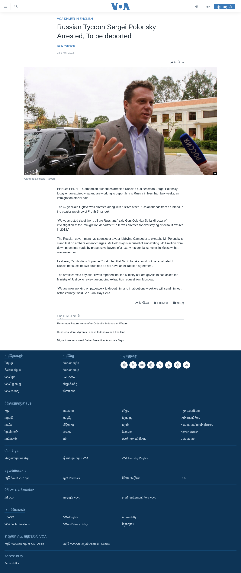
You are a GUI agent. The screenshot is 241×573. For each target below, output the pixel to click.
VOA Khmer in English (75, 18)
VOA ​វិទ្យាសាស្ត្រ (13, 384)
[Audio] (196, 6)
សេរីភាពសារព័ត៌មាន (190, 417)
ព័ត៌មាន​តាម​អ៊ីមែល (131, 477)
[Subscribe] (186, 365)
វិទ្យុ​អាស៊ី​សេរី (128, 524)
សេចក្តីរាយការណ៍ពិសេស (134, 438)
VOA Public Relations (17, 524)
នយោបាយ (68, 410)
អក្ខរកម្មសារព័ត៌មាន (190, 410)
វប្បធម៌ (125, 424)
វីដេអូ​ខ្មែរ (9, 363)
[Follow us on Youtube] (142, 365)
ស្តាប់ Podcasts (71, 477)
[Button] (177, 62)
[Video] (208, 6)
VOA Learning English (135, 458)
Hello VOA (69, 377)
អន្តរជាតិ (9, 417)
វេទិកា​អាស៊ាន (69, 391)
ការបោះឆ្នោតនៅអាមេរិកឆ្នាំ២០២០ (197, 424)
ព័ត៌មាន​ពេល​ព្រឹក (71, 363)
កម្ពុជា (7, 410)
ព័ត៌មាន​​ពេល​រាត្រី (71, 370)
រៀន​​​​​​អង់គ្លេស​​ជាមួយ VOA (75, 458)
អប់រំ (65, 438)
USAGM (9, 517)
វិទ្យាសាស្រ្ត (127, 417)
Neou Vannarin (66, 45)
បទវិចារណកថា (188, 438)
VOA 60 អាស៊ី (12, 391)
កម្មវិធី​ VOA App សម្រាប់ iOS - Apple (24, 543)
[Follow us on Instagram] (150, 365)
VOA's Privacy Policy (75, 524)
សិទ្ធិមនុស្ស (68, 424)
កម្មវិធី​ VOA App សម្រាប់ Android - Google (86, 543)
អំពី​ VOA (9, 497)
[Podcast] (177, 365)
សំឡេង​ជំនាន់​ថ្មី (70, 384)
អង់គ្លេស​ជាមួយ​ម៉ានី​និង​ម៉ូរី (17, 458)
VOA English (70, 517)
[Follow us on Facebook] (124, 365)
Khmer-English (189, 431)
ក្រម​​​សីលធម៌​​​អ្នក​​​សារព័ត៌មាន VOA (139, 497)
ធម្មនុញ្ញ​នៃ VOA (71, 497)
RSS (183, 477)
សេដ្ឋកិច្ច (67, 417)
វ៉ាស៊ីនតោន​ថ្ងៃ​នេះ (13, 370)
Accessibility (129, 517)
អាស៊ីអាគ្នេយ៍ (11, 438)
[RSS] (168, 365)
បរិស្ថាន (125, 410)
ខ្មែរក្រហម (127, 431)
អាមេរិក (8, 424)
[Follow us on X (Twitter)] (133, 365)
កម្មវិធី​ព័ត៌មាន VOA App (17, 477)
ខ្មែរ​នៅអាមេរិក (11, 431)
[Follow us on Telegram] (159, 365)
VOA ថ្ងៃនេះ (10, 377)
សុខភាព (67, 431)
